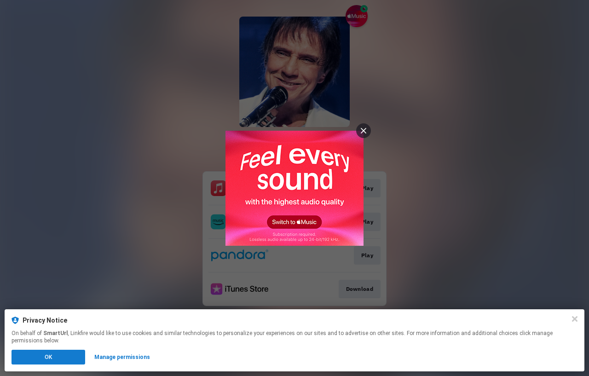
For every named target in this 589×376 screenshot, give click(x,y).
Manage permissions (122, 357)
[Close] (574, 319)
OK (48, 357)
